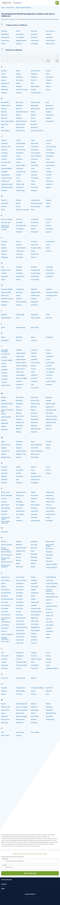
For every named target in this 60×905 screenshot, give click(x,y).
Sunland (48, 628)
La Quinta (4, 379)
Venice (33, 691)
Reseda (18, 560)
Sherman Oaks (36, 608)
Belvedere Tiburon (22, 112)
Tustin (48, 665)
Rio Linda (34, 544)
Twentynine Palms (52, 668)
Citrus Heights (35, 153)
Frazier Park (35, 254)
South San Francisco (49, 590)
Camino (3, 165)
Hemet (18, 295)
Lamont (18, 387)
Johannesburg (20, 327)
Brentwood (49, 105)
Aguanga (4, 86)
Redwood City (20, 551)
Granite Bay (35, 276)
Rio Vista (34, 548)
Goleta (18, 279)
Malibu (3, 400)
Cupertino (49, 184)
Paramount (20, 495)
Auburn (48, 86)
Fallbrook (4, 251)
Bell (2, 127)
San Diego (34, 43)
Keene (3, 337)
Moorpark (49, 397)
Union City (4, 678)
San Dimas (4, 611)
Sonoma (33, 643)
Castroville (19, 168)
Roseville (49, 558)
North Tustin (35, 454)
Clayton (33, 162)
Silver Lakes (35, 621)
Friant (48, 248)
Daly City (4, 200)
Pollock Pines (50, 501)
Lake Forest (20, 372)
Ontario (33, 467)
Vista (47, 694)
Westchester (20, 713)
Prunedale (49, 520)
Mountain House (51, 419)
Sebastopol (34, 593)
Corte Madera (50, 153)
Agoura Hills (5, 83)
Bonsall (33, 121)
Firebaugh (4, 257)
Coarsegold (34, 178)
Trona (48, 652)
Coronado (49, 149)
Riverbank (34, 554)
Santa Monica (50, 40)
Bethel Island (20, 124)
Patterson (19, 508)
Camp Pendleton (6, 168)
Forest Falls (20, 251)
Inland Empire (35, 317)
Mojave (33, 410)
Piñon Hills (34, 511)
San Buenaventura (7, 599)
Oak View (4, 473)
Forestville (19, 257)
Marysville (4, 423)
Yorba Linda (20, 732)
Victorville (49, 688)
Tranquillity (34, 665)
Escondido (49, 228)
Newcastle (19, 441)
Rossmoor (49, 561)
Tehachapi (4, 665)
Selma (33, 596)
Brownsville (50, 108)
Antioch (33, 80)
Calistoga (4, 153)
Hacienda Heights (7, 289)
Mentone (19, 419)
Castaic (18, 162)
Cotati (48, 159)
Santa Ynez (19, 643)
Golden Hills (20, 276)
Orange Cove (35, 479)
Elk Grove (34, 225)
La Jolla (3, 363)
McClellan (19, 400)
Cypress (48, 187)
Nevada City (5, 451)
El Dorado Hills (21, 225)
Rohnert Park (50, 541)
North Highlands (36, 444)
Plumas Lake (50, 498)
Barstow (4, 112)
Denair (18, 206)
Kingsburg (49, 337)
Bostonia (34, 124)
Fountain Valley (36, 248)
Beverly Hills (5, 37)
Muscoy (48, 428)
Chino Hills (34, 143)
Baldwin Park (5, 105)
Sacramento (35, 40)
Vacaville (4, 688)
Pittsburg (34, 508)
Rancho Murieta (6, 555)
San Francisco (50, 31)
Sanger (18, 611)
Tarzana (3, 662)
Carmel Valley (20, 143)
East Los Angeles (6, 219)
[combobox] (30, 861)
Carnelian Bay (20, 149)
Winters (48, 704)
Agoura (3, 80)
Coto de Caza (50, 162)
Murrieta (49, 425)
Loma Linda (35, 387)
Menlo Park (20, 416)
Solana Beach (35, 630)
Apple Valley (35, 86)
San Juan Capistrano (4, 638)
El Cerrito (19, 219)
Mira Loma (34, 397)
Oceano (18, 473)
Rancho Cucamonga (5, 548)
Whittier (33, 704)
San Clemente (5, 605)
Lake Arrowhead (21, 365)
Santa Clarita (20, 624)
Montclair (34, 416)
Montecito (34, 422)
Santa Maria (20, 630)
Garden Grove (5, 270)
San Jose (48, 34)
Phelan (33, 492)
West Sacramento (22, 710)
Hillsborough (35, 295)
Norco (33, 441)
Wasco (3, 713)
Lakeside (19, 381)
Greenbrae (49, 267)
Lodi (32, 384)
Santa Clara (20, 621)
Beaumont (4, 124)
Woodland (49, 710)
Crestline (49, 171)
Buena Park (49, 115)
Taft (2, 652)
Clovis (33, 168)
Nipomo (18, 457)
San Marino (20, 586)
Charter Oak (20, 184)
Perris (18, 517)
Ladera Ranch (5, 385)
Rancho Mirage (6, 551)
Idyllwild (4, 314)
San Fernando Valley (5, 618)
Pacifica (3, 498)
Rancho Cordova (6, 544)
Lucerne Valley (50, 381)
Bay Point (4, 118)
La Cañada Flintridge (4, 350)
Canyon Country (6, 178)
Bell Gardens (5, 130)
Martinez (4, 420)
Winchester (34, 716)
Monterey (34, 425)
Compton (34, 190)
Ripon (33, 551)
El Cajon (3, 229)
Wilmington (35, 710)
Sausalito (34, 583)
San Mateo (19, 593)
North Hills (34, 448)
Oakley (18, 467)
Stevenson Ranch (51, 606)
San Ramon (20, 605)
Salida (3, 583)
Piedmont (34, 498)
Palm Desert (5, 505)
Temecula (4, 668)
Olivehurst (19, 482)
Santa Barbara (20, 618)
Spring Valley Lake (52, 596)
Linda (33, 372)
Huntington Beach (52, 292)
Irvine (18, 31)
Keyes (33, 337)
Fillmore (4, 254)
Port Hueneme (50, 508)
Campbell (4, 171)
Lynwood (49, 384)
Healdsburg (20, 289)
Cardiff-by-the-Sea (7, 187)
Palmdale (4, 511)
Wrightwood (50, 719)
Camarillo (4, 156)
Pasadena (34, 34)
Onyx (32, 470)
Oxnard (48, 473)
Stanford (49, 600)
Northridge (34, 457)
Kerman (18, 340)
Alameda (4, 92)
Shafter (33, 599)
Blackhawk (34, 105)
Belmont (19, 108)
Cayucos (19, 175)
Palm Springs (5, 508)
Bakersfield (5, 34)
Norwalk (48, 441)
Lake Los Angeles (22, 378)
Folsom (18, 241)
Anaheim (4, 31)
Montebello (35, 419)
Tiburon (18, 668)
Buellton (48, 112)
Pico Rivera (34, 495)
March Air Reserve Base (7, 410)
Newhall (18, 444)
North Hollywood (36, 451)
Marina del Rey (6, 417)
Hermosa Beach (21, 302)
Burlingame (50, 121)
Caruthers (19, 159)
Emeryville (34, 232)
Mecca (18, 407)
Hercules (19, 298)
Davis (3, 209)
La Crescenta (5, 354)
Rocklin (33, 563)
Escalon (48, 225)
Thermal (19, 659)
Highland (34, 289)
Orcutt (48, 467)
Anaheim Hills (35, 70)
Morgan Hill (50, 407)
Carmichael (20, 146)
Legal (3, 888)
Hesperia (19, 305)
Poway (48, 517)
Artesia (48, 70)
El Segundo (34, 219)
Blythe (33, 112)
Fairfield (3, 248)
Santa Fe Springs (21, 627)
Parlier (18, 498)
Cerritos (18, 181)
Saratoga (34, 580)
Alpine (18, 83)
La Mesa (4, 366)
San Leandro (5, 641)
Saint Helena (5, 580)
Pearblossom (20, 511)
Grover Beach (50, 273)
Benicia (18, 115)
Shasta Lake (35, 602)
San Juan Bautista (7, 634)
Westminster (20, 719)
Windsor (33, 719)
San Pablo (19, 596)
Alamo (18, 70)
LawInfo (3, 884)
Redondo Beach (21, 548)
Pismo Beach (35, 505)
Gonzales (34, 267)
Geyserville (4, 276)
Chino (33, 140)
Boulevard (34, 127)
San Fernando (5, 615)
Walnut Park (5, 710)
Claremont (34, 159)
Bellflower (19, 105)
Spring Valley (50, 593)
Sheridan (34, 605)
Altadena (19, 86)
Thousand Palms (21, 665)
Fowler (33, 251)
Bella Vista (19, 102)
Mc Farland (19, 397)
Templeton (19, 656)
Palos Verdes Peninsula (5, 522)
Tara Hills (4, 659)
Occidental (19, 470)
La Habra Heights (7, 360)
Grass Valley (35, 279)
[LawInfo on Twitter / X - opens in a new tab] (27, 898)
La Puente (4, 376)
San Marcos (20, 583)
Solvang (33, 636)
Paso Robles (20, 505)
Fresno (3, 43)
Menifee (18, 413)
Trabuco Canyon (36, 659)
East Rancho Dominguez (5, 226)
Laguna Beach (20, 353)
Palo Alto (34, 31)
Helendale (19, 292)
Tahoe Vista (5, 656)
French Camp (50, 241)
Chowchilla (34, 146)
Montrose (34, 432)
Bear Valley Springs (7, 121)
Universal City (20, 678)
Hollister (34, 298)
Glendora (19, 270)
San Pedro (19, 599)
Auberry (48, 83)
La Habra (4, 357)
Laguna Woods (21, 362)
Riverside (34, 37)
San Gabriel (5, 625)
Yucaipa (18, 735)
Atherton (49, 80)
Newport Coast (21, 454)
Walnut (3, 704)
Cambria (4, 159)
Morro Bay (49, 413)
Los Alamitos (50, 362)
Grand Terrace (35, 273)
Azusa (48, 89)
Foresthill (19, 254)
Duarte (48, 203)
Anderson (34, 74)
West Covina (5, 719)
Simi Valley (34, 624)
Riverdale (34, 557)
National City (5, 444)
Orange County (36, 476)
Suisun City (49, 615)
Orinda (48, 470)
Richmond (19, 566)
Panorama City (21, 492)
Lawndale (34, 359)
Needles (4, 448)
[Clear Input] (57, 861)
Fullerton (49, 251)
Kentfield (19, 337)
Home (2, 7)
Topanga (34, 652)
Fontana (18, 244)
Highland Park (35, 292)
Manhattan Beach (7, 403)
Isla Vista (49, 317)
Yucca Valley (35, 732)
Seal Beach (34, 586)
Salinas (3, 586)
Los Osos (49, 378)
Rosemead (49, 555)
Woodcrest (49, 707)
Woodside (49, 716)
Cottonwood (50, 165)
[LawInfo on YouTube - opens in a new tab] (32, 898)
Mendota (19, 410)
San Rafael (19, 602)
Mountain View (51, 422)
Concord (48, 140)
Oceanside (19, 476)
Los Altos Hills (50, 369)
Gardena (4, 273)
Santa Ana (49, 37)
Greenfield (49, 270)
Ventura (33, 694)
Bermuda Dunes (21, 121)
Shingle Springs (36, 611)
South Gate (49, 580)
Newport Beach (21, 40)
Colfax (33, 181)
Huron (48, 298)
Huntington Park (51, 295)
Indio (18, 317)
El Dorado (19, 222)
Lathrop (33, 356)
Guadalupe (49, 276)
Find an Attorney (6, 879)
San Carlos (4, 602)
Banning (4, 108)
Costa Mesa (5, 40)
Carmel (18, 140)
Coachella (34, 171)
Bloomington (35, 108)
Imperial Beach (6, 317)
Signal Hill (34, 618)
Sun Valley (49, 622)
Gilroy (3, 279)
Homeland (34, 305)
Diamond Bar (35, 200)
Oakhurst (4, 479)
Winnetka (34, 722)
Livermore (34, 381)
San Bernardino (6, 593)
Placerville (34, 517)
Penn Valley (20, 514)
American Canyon (22, 89)
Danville (3, 206)
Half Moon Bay (6, 292)
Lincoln (33, 369)
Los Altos (49, 365)
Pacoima (4, 501)
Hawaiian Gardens (7, 298)
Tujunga (48, 659)
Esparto (48, 232)
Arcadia (33, 89)
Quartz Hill (4, 532)
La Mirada (4, 369)
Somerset (34, 640)
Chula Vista (34, 149)
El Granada (19, 228)
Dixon (33, 209)
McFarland (19, 403)
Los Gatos (49, 375)
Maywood (4, 429)
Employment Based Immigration (23, 7)
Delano (18, 203)
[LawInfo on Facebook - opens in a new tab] (23, 898)
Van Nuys (19, 694)
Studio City (49, 612)
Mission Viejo (35, 403)
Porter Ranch (50, 511)
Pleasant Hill (50, 492)
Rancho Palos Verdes (5, 558)
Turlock (48, 662)
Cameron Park (6, 162)
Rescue (18, 557)
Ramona (4, 541)
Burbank (48, 118)
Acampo (4, 70)
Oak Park (4, 470)
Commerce (34, 187)
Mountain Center (51, 416)
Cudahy (48, 178)
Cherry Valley (20, 190)
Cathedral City (20, 171)
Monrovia (34, 413)
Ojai (17, 479)
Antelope (34, 77)
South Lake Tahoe (52, 583)
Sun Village (49, 625)
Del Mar (18, 200)
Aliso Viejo (19, 80)
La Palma (4, 373)
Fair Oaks (4, 241)
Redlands (19, 544)
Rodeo (33, 566)
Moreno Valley (50, 403)
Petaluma (19, 520)
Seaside (33, 589)
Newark (3, 454)
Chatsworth (20, 187)
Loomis (48, 359)
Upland (33, 678)
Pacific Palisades (6, 495)
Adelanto (4, 77)
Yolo (2, 732)
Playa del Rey (35, 520)
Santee (33, 577)
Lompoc (48, 353)
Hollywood (34, 302)
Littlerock (34, 375)
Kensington (5, 340)
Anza (32, 83)
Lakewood (19, 384)
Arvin (47, 74)
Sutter (48, 634)
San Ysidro (19, 608)
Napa (3, 441)
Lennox (33, 365)
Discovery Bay (35, 206)
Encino (48, 222)
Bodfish (33, 115)
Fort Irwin (34, 241)
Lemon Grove (35, 362)
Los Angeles (20, 37)
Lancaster (34, 350)
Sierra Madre (35, 615)
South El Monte (51, 577)
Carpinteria (19, 153)
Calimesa (4, 149)
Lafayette (19, 350)
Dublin (48, 206)
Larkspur (34, 353)
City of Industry (36, 156)
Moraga (48, 400)
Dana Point (5, 203)
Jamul (3, 327)
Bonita (33, 118)
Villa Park (49, 691)
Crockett (48, 175)
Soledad (33, 633)
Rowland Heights (51, 564)
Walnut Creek (50, 43)
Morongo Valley (51, 410)
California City (5, 146)
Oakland (19, 43)
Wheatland (19, 722)
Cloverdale (34, 165)
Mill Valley (19, 425)
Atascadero (49, 77)
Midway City (20, 422)
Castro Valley (20, 165)
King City (34, 340)
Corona (48, 143)
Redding (19, 541)
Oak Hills (4, 467)
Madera (3, 397)
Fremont (34, 257)
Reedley (18, 554)
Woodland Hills (51, 713)
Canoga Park (5, 175)
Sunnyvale (49, 631)
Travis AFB (34, 668)
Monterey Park (36, 428)
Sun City (48, 618)
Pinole (33, 501)
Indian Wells (20, 314)
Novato (48, 444)
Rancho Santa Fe (6, 562)
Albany (18, 74)
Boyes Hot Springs (37, 130)
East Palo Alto (5, 222)
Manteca (4, 407)
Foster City (34, 244)
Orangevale (35, 482)
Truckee (48, 656)
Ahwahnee (4, 89)
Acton (3, 74)
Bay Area (4, 115)
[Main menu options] (6, 3)
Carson (18, 156)
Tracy (32, 662)
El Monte (19, 232)
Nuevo (48, 448)
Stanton (48, 603)
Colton (33, 184)
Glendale (19, 267)
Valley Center (20, 688)
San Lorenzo (20, 577)
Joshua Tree (35, 327)
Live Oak (34, 378)
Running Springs (51, 567)
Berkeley (19, 118)
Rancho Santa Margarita (5, 565)
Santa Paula (20, 636)
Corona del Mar (51, 146)
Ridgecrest (34, 541)
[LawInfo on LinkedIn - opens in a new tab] (37, 898)
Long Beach (20, 34)
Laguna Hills (20, 356)
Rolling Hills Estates (50, 545)
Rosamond (49, 548)
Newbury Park (5, 457)
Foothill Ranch (21, 248)
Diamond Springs (36, 203)
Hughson (49, 289)
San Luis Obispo (21, 580)
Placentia (34, 514)
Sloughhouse (35, 627)
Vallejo (3, 694)
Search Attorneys (30, 873)
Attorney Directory (10, 7)
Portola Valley (50, 514)
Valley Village (20, 691)
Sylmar (48, 637)
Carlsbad (4, 190)
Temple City (20, 652)
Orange (33, 473)
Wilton (33, 713)
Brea (47, 102)
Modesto (34, 407)
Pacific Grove (5, 492)
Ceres (18, 178)
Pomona (48, 505)
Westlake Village (21, 716)
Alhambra (19, 77)
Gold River (19, 273)
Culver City (49, 181)
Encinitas (49, 219)
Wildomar (34, 707)
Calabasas (4, 143)
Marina (3, 414)
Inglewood (34, 314)
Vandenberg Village (37, 688)
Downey (48, 200)
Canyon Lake (5, 181)
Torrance (34, 656)
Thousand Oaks (21, 662)
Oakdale (4, 476)
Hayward (4, 305)
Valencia (4, 691)
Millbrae (18, 428)
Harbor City (5, 295)
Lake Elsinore (20, 369)
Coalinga (34, 175)
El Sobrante (35, 222)
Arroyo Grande (36, 92)
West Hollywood (21, 704)
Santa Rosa (19, 640)
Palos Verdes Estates (5, 518)
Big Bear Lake (35, 102)
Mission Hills (35, 400)
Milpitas (18, 432)
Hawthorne (5, 302)
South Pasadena (51, 586)
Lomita (48, 350)
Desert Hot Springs (22, 209)
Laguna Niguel (21, 359)
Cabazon (4, 140)
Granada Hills (35, 270)
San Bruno (4, 596)
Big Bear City (20, 130)
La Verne (4, 382)
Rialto (18, 563)
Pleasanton (49, 495)
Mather (3, 426)
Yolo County (5, 735)
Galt (2, 267)
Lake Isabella (20, 375)
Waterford (4, 716)
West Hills (4, 722)
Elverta (33, 228)
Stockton (49, 609)
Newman (19, 448)
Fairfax (3, 244)
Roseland (49, 551)
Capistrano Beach (7, 184)
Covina (48, 168)
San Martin (19, 589)
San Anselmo (5, 589)
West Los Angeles (22, 707)
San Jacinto (5, 628)
